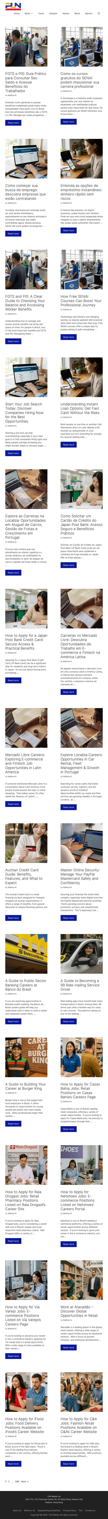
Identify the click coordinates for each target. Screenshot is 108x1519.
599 (17, 1481)
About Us (17, 1510)
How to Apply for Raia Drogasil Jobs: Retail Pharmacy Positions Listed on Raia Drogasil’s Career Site (25, 1200)
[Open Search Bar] (99, 13)
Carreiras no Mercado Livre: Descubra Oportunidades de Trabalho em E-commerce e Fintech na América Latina (80, 646)
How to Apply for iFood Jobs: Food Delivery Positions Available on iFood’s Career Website (24, 1425)
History (65, 13)
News (27, 13)
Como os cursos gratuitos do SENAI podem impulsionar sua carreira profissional (80, 80)
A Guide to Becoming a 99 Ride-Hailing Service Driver (80, 985)
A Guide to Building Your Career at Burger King (25, 1086)
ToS (80, 1510)
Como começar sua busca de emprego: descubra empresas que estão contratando (25, 192)
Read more (13, 122)
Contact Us (90, 1510)
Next (25, 1481)
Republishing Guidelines (49, 1510)
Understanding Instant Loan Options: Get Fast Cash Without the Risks (80, 408)
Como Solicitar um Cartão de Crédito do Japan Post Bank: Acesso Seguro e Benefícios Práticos (82, 524)
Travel (41, 13)
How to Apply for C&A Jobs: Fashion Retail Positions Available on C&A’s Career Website (79, 1425)
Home (16, 13)
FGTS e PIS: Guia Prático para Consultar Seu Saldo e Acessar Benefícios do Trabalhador (25, 82)
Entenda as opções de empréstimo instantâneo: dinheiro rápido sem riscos (81, 192)
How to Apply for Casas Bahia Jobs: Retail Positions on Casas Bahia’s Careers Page (80, 1090)
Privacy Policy (69, 1510)
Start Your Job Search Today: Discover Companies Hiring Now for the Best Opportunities (24, 412)
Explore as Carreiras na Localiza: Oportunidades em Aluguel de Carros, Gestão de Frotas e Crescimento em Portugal (25, 527)
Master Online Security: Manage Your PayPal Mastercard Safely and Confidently (80, 876)
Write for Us (29, 1510)
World (77, 13)
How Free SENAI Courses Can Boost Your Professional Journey (81, 300)
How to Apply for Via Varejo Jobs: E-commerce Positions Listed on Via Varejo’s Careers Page (23, 1315)
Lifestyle (53, 13)
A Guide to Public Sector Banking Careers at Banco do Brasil (25, 985)
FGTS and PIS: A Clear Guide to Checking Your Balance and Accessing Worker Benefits (25, 302)
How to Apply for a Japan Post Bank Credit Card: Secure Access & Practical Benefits (26, 641)
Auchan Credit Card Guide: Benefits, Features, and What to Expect (24, 876)
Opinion (88, 13)
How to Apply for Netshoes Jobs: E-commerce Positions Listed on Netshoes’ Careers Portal (77, 1200)
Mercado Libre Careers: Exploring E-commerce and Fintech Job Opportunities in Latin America (25, 763)
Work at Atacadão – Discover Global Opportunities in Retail (79, 1311)
